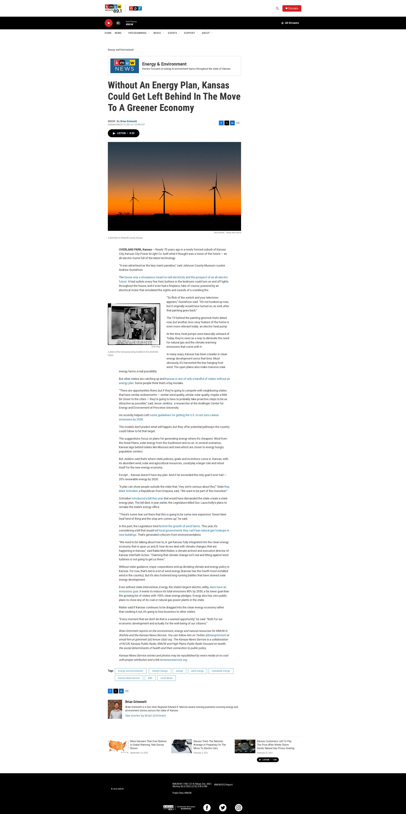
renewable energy (221, 671)
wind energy (197, 671)
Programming (137, 33)
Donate (293, 8)
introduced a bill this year (147, 498)
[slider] (123, 23)
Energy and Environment (121, 49)
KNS (150, 678)
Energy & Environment (164, 64)
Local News (166, 678)
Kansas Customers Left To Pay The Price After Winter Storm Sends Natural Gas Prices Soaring (275, 745)
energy (179, 671)
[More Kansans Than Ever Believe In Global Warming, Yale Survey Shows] (118, 746)
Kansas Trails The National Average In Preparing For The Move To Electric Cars (209, 745)
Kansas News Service (129, 678)
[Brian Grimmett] (115, 709)
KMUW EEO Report (223, 785)
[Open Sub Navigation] (124, 33)
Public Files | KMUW (182, 793)
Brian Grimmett (128, 121)
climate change (160, 671)
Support (189, 33)
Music (157, 33)
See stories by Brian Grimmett (145, 715)
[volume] (118, 23)
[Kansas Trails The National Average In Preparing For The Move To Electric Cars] (181, 746)
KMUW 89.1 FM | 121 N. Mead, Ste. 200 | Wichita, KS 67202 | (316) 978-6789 (192, 785)
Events (172, 33)
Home (108, 33)
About (206, 33)
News (118, 33)
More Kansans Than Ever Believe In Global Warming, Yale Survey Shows (148, 745)
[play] (108, 23)
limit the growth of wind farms (181, 526)
